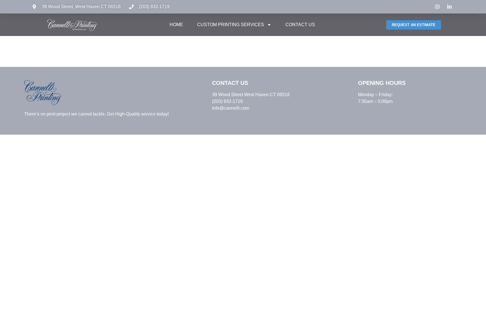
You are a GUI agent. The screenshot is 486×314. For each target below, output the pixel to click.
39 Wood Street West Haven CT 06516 (251, 94)
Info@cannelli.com (230, 108)
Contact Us (300, 24)
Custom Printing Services (230, 24)
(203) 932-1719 (154, 6)
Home (176, 24)
